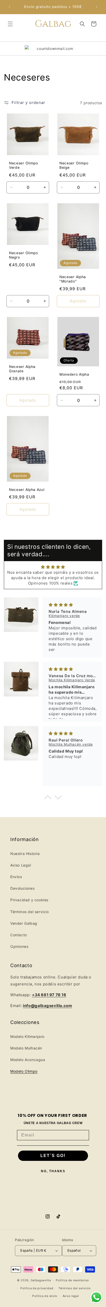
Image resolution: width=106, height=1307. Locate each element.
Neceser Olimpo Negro (23, 255)
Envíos (16, 877)
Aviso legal (71, 1296)
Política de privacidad (36, 1288)
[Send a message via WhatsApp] (96, 1297)
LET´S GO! (53, 1155)
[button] (10, 24)
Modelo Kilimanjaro (27, 1036)
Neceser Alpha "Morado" (72, 279)
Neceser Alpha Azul (26, 490)
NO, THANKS (53, 1171)
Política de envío (44, 1296)
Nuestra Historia (25, 853)
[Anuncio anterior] (9, 7)
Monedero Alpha (74, 374)
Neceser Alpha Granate (22, 369)
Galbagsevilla (41, 1280)
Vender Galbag (23, 923)
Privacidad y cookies (29, 900)
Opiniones (19, 946)
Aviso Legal (20, 865)
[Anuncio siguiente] (96, 7)
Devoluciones (22, 888)
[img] (53, 567)
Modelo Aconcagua (27, 1059)
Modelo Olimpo (24, 1071)
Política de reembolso (72, 1280)
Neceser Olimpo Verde (23, 165)
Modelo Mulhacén (26, 1048)
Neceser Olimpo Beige (74, 165)
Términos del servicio (29, 911)
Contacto (18, 935)
